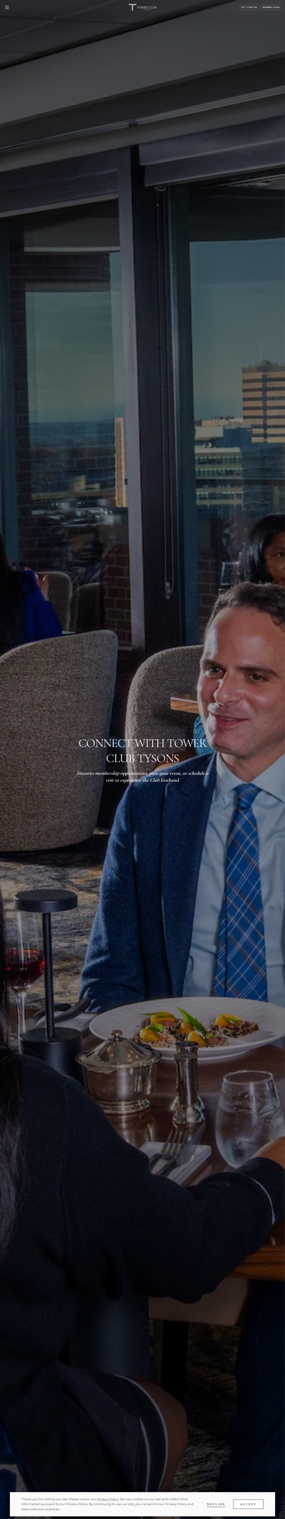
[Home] (142, 7)
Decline (216, 1504)
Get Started (249, 7)
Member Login (271, 7)
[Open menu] (7, 7)
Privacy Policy (107, 1499)
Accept (248, 1504)
